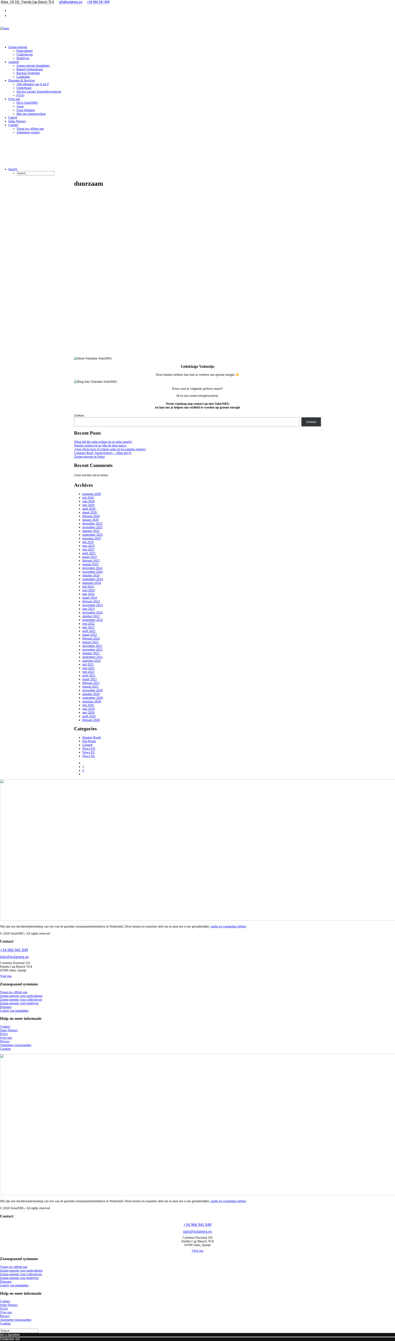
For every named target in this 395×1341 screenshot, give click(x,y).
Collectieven (24, 54)
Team (20, 106)
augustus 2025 (91, 538)
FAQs (20, 95)
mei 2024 (88, 594)
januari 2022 (90, 642)
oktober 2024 (91, 575)
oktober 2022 (91, 616)
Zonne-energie (17, 47)
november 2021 (92, 649)
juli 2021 (88, 664)
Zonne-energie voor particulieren (21, 996)
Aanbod (13, 62)
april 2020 (88, 716)
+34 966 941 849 (14, 950)
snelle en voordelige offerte (228, 926)
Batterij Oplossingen (29, 69)
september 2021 (92, 657)
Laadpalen (23, 76)
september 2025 (92, 534)
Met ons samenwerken (31, 114)
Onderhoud (23, 88)
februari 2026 (91, 516)
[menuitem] (201, 10)
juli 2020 (88, 705)
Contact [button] (13, 125)
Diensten (6, 1007)
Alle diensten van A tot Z (32, 84)
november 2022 (92, 612)
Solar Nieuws (17, 121)
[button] (12, 169)
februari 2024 (91, 601)
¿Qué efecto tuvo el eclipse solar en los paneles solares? (110, 449)
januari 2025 (90, 564)
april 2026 (88, 508)
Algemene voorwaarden (15, 1045)
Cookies (5, 1048)
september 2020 (92, 697)
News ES (88, 752)
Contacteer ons (10, 1339)
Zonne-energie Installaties (33, 65)
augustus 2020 (91, 701)
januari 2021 (90, 686)
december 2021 (92, 646)
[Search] (19, 1330)
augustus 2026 (91, 494)
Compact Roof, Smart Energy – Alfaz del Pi (102, 453)
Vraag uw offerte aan (30, 128)
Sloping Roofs (91, 737)
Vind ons (6, 976)
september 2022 (92, 620)
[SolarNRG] (197, 31)
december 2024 (92, 568)
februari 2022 (91, 638)
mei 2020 (88, 712)
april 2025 (88, 553)
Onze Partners (25, 110)
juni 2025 (88, 545)
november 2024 (92, 571)
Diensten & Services (21, 80)
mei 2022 (88, 627)
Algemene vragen (28, 132)
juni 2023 (88, 608)
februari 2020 (91, 720)
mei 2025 (88, 549)
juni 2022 (88, 623)
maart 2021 (89, 679)
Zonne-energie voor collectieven (21, 999)
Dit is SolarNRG (27, 102)
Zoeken (79, 415)
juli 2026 (88, 497)
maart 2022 (89, 634)
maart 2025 (89, 557)
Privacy (5, 1041)
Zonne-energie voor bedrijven (19, 1003)
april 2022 (88, 631)
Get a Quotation (10, 1335)
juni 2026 (88, 501)
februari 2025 (91, 560)
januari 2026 (90, 520)
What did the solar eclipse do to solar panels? (103, 441)
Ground (87, 745)
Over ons (14, 99)
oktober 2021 (91, 653)
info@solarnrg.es (14, 956)
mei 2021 (88, 671)
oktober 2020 (91, 694)
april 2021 (88, 675)
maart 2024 (89, 597)
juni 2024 (88, 590)
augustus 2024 (91, 583)
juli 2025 (88, 542)
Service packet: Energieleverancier (38, 91)
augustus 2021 (91, 660)
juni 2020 (88, 709)
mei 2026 (88, 505)
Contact (5, 1026)
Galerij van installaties (14, 1010)
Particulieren (24, 51)
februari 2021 (91, 683)
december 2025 (92, 523)
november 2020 (92, 690)
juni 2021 (88, 668)
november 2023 (92, 605)
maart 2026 (89, 512)
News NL (88, 756)
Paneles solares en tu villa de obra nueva (100, 445)
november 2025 (92, 527)
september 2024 (92, 579)
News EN (88, 748)
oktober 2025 (91, 531)
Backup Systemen (28, 73)
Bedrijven (22, 58)
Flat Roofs (89, 741)
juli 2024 (88, 586)
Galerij (12, 117)
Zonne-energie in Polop (89, 456)
